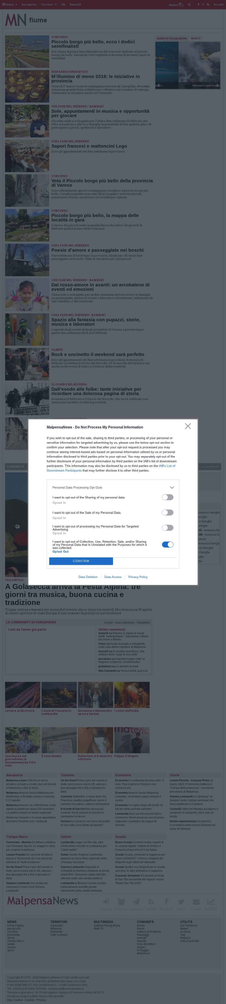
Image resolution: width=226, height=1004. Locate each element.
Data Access (113, 577)
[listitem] (113, 487)
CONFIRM (81, 561)
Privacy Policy (138, 577)
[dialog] (113, 502)
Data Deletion (88, 577)
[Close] (189, 427)
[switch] (167, 497)
